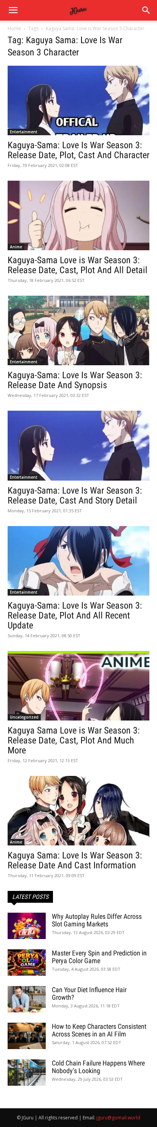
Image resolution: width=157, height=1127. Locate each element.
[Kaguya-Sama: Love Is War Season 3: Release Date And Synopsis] (78, 330)
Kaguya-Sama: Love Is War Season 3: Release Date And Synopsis (75, 380)
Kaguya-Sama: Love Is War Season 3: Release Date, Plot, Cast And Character (78, 150)
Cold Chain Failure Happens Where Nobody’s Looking (98, 1067)
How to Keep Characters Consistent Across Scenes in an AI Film (99, 1030)
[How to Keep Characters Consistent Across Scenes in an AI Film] (27, 1036)
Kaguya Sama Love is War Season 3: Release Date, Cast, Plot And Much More (74, 740)
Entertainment (23, 131)
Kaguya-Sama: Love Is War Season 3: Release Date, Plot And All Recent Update (75, 615)
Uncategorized (24, 717)
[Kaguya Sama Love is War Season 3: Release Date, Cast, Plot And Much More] (78, 686)
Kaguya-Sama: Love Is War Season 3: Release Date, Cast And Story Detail (75, 495)
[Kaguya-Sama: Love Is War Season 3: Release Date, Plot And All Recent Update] (78, 561)
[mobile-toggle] (13, 10)
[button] (146, 10)
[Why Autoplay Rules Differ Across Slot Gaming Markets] (27, 926)
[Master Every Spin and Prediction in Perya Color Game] (27, 962)
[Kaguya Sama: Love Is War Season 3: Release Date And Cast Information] (78, 810)
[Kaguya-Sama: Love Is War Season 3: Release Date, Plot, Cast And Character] (78, 100)
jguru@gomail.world (118, 1117)
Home (14, 28)
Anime (16, 246)
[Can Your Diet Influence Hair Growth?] (27, 999)
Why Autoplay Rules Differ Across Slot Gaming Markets (97, 920)
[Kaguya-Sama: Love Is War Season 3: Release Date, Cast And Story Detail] (78, 445)
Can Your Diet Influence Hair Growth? (89, 993)
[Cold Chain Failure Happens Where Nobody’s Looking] (27, 1072)
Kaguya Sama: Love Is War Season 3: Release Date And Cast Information (75, 860)
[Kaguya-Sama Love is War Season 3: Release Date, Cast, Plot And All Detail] (78, 215)
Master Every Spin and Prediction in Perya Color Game (99, 957)
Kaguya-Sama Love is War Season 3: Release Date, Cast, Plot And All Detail (77, 265)
